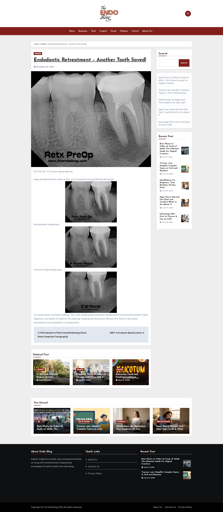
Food (113, 31)
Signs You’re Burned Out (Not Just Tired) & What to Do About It (174, 112)
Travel (135, 31)
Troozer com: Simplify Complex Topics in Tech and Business (89, 429)
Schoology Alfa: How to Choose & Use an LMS (168, 216)
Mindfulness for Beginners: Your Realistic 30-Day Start (131, 429)
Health (43, 44)
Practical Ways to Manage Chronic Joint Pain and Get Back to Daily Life (91, 377)
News (72, 31)
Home (36, 44)
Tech (93, 31)
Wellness (121, 421)
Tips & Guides (84, 421)
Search (163, 53)
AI (39, 421)
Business (83, 31)
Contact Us (93, 466)
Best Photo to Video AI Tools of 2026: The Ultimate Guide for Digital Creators (174, 80)
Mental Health (163, 421)
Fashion (124, 31)
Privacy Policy (95, 473)
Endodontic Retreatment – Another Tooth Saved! (90, 60)
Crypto (103, 31)
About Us (147, 31)
